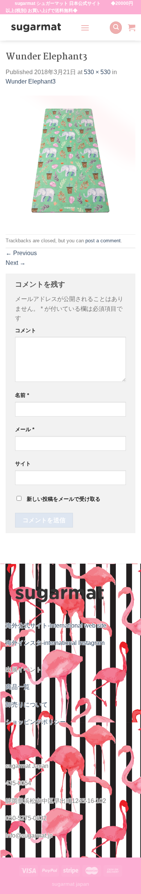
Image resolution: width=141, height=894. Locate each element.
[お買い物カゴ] (131, 27)
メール (24, 429)
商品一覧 (18, 687)
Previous (21, 253)
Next (16, 263)
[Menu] (84, 27)
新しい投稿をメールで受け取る (63, 499)
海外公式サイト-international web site (56, 625)
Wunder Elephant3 (31, 81)
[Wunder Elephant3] (70, 160)
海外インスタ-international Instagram (55, 643)
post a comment (103, 240)
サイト (23, 464)
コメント (25, 330)
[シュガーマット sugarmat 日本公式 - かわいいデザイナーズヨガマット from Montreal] (37, 27)
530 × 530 (97, 72)
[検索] (116, 27)
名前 (22, 395)
